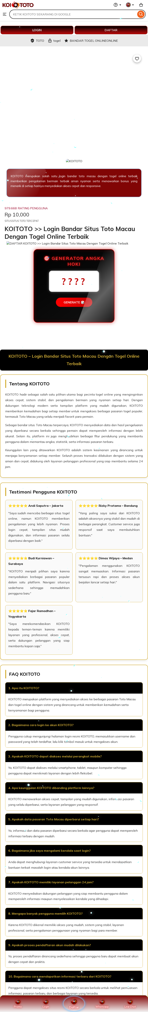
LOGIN (37, 30)
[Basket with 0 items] (141, 4)
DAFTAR (111, 30)
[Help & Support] (117, 4)
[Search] (141, 14)
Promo (18, 1006)
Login (46, 1006)
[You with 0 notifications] (130, 4)
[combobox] (72, 14)
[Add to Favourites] (137, 58)
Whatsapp (102, 1006)
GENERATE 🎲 (74, 302)
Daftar (74, 1007)
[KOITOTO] (18, 8)
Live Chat (130, 1006)
